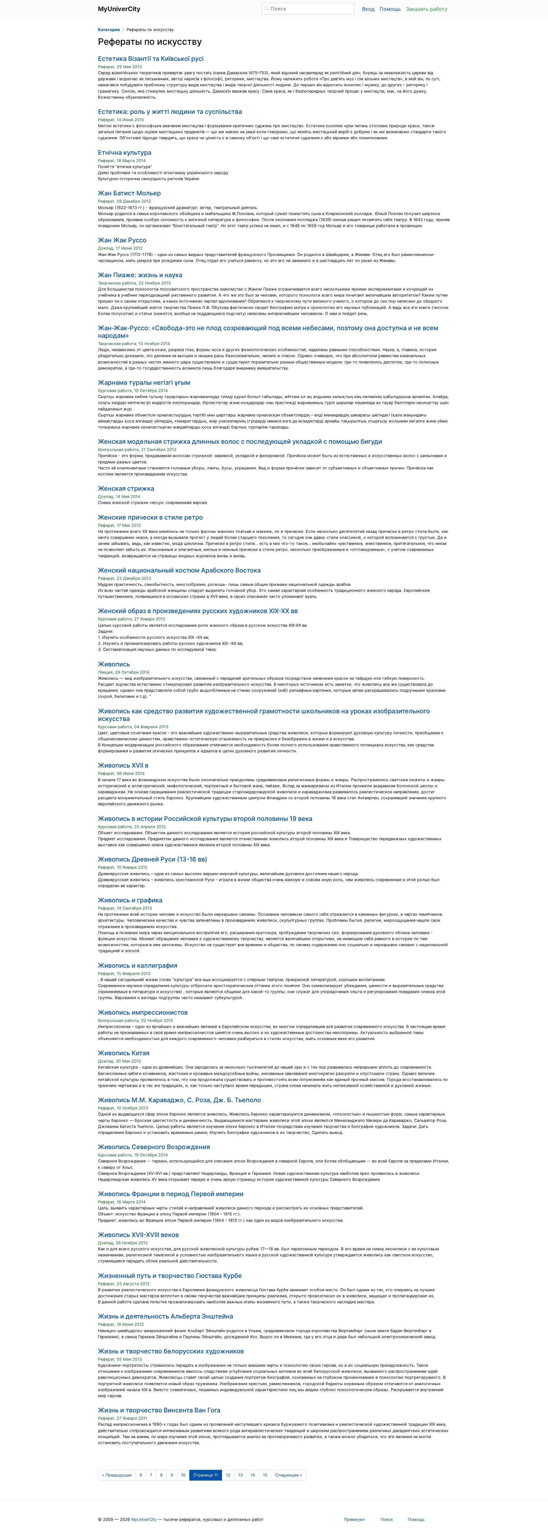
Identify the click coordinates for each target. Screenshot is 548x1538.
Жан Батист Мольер (129, 193)
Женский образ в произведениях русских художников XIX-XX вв (198, 611)
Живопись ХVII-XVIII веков (138, 1235)
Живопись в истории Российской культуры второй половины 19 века (205, 818)
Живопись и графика (130, 900)
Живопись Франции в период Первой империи (171, 1194)
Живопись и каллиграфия (137, 965)
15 (265, 1475)
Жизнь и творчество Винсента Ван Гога (159, 1410)
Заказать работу (426, 9)
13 (240, 1475)
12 (228, 1475)
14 (253, 1475)
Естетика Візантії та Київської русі (151, 58)
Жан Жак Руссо (122, 240)
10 (183, 1475)
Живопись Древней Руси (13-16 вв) (152, 859)
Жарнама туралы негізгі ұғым (144, 382)
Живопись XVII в (123, 765)
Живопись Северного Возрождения (154, 1147)
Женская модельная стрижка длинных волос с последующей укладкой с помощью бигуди (240, 441)
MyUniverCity (144, 1519)
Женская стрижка (126, 488)
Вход (368, 9)
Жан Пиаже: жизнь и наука (140, 275)
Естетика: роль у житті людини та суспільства (170, 111)
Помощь (390, 9)
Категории (109, 29)
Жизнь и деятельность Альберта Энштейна (165, 1316)
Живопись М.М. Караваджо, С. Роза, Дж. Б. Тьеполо (179, 1100)
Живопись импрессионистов (143, 1012)
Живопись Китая (123, 1053)
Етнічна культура (124, 152)
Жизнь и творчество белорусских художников (171, 1351)
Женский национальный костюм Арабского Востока (179, 570)
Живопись (114, 664)
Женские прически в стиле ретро (150, 517)
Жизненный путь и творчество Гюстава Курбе (170, 1275)
